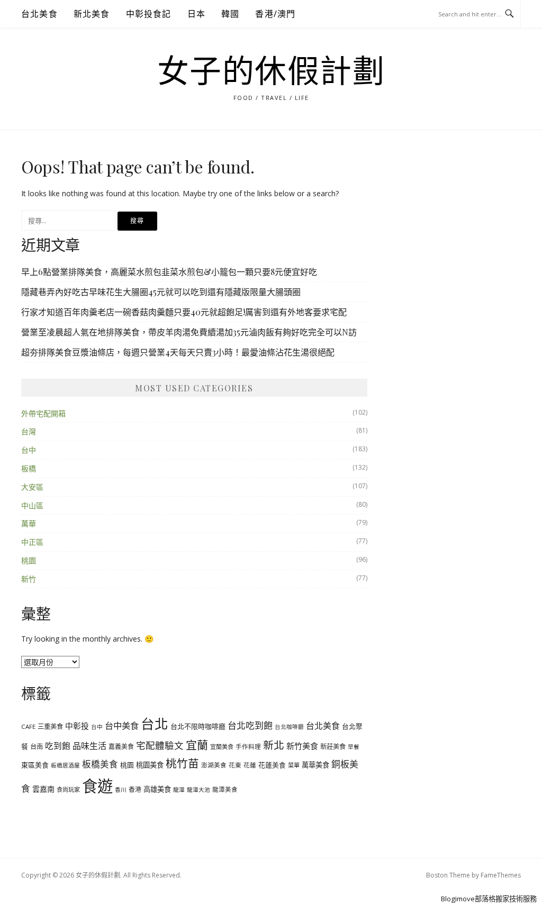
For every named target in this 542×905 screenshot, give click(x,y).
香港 (135, 789)
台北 (154, 724)
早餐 (353, 747)
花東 (235, 765)
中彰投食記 (148, 14)
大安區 (32, 487)
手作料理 (248, 747)
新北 (273, 745)
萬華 (28, 523)
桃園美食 (150, 765)
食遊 (97, 786)
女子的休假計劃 (271, 71)
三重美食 (50, 726)
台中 (28, 450)
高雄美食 (157, 789)
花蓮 (249, 765)
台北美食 (39, 14)
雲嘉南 (43, 789)
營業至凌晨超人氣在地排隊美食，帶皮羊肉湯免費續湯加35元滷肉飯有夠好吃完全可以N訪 (189, 331)
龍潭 (179, 789)
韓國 (230, 14)
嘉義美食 (121, 746)
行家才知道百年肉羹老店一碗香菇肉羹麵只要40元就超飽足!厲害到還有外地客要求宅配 (184, 311)
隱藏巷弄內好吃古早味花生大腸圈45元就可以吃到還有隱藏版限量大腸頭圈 (161, 291)
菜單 (294, 765)
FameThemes (501, 875)
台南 (36, 746)
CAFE (28, 726)
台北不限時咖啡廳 (197, 726)
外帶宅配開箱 (43, 413)
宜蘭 (197, 744)
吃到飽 (57, 746)
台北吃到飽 (250, 725)
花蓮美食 (272, 765)
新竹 (28, 579)
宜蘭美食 (221, 747)
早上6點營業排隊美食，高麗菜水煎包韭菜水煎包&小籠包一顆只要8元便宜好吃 (169, 271)
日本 (196, 14)
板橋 (28, 468)
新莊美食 (333, 746)
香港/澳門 (275, 14)
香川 (121, 789)
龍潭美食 (225, 789)
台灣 (28, 431)
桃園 (28, 560)
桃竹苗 (182, 763)
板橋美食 (100, 764)
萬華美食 (315, 765)
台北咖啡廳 (289, 726)
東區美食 (35, 765)
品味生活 (89, 746)
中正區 (32, 542)
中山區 (32, 505)
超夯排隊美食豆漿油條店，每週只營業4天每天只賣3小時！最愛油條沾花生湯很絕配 (178, 352)
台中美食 (122, 726)
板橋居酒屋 (65, 765)
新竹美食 (302, 746)
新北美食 (92, 14)
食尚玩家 (68, 789)
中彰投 (77, 725)
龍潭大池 (198, 789)
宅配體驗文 (160, 745)
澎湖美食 (214, 765)
